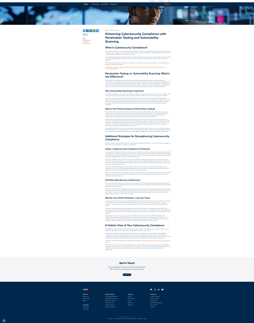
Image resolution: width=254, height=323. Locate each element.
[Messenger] (97, 30)
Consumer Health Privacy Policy (130, 318)
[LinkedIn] (90, 30)
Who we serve (86, 298)
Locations (152, 307)
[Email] (94, 30)
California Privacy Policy (118, 318)
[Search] (160, 4)
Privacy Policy (110, 318)
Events (129, 300)
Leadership (85, 307)
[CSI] (86, 4)
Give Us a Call (153, 305)
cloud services (123, 216)
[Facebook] (87, 30)
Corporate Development (156, 302)
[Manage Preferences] (4, 320)
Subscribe (130, 305)
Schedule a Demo (154, 298)
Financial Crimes (86, 43)
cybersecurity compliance (113, 53)
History (84, 300)
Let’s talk (127, 274)
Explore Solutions (104, 4)
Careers (130, 296)
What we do (86, 296)
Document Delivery (110, 307)
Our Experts (86, 309)
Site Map (145, 318)
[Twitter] (84, 30)
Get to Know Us (95, 4)
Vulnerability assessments (112, 98)
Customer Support (155, 296)
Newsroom (130, 302)
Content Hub (131, 298)
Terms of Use (140, 318)
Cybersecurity (86, 42)
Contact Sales (153, 300)
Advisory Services (87, 40)
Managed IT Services (110, 300)
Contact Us (167, 4)
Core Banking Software (111, 296)
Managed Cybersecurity (111, 298)
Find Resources (113, 4)
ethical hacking (118, 115)
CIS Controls (149, 159)
